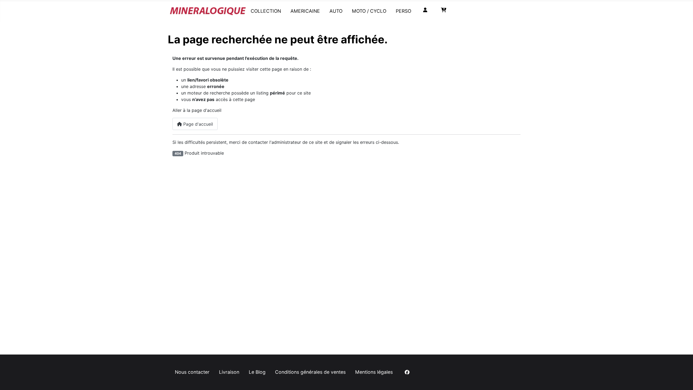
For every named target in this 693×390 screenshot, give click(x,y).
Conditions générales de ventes (310, 372)
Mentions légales (374, 372)
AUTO (335, 11)
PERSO (403, 11)
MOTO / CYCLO (369, 11)
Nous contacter (192, 372)
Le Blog (257, 372)
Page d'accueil (197, 124)
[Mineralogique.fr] (208, 10)
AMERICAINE (305, 11)
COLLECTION (266, 11)
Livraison (229, 372)
